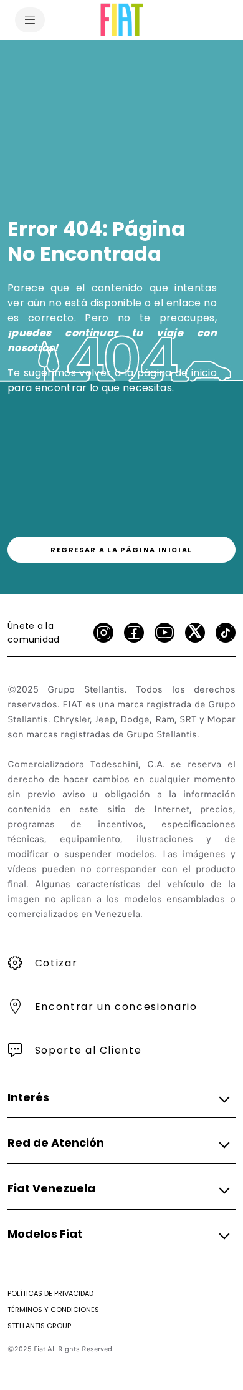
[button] (117, 1097)
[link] (121, 550)
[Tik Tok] (226, 633)
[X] (195, 633)
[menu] (29, 19)
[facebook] (134, 633)
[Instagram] (103, 633)
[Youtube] (164, 633)
